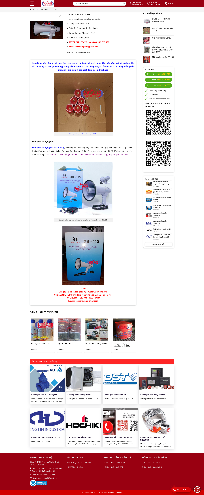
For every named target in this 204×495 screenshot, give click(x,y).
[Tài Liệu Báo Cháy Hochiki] (84, 421)
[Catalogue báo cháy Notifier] (156, 378)
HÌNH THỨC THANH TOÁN (115, 463)
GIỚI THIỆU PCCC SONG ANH (79, 463)
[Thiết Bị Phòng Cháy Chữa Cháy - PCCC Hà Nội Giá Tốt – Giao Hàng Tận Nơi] (48, 3)
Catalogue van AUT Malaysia (44, 395)
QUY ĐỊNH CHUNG (75, 467)
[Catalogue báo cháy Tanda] (84, 378)
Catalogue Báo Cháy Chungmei (118, 437)
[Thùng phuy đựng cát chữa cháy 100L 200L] (124, 329)
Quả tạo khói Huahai (66, 344)
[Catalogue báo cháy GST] (120, 378)
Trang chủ (34, 9)
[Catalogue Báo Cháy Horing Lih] (47, 421)
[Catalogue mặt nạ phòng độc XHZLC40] (156, 421)
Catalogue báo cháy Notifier (152, 395)
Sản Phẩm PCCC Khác (48, 9)
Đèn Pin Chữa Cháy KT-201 (96, 344)
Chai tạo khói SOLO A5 (40, 344)
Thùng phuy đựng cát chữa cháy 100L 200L (121, 345)
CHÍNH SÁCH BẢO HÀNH (151, 463)
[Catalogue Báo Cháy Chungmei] (120, 421)
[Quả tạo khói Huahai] (69, 329)
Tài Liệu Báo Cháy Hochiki (79, 437)
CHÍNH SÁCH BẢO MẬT (114, 467)
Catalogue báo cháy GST (115, 395)
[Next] (136, 335)
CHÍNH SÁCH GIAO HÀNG (152, 467)
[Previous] (30, 335)
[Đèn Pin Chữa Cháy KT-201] (96, 329)
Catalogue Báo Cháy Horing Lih (45, 437)
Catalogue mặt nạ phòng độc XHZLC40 (153, 438)
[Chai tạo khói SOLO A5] (42, 329)
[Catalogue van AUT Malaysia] (47, 378)
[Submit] (124, 4)
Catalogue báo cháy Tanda (79, 395)
